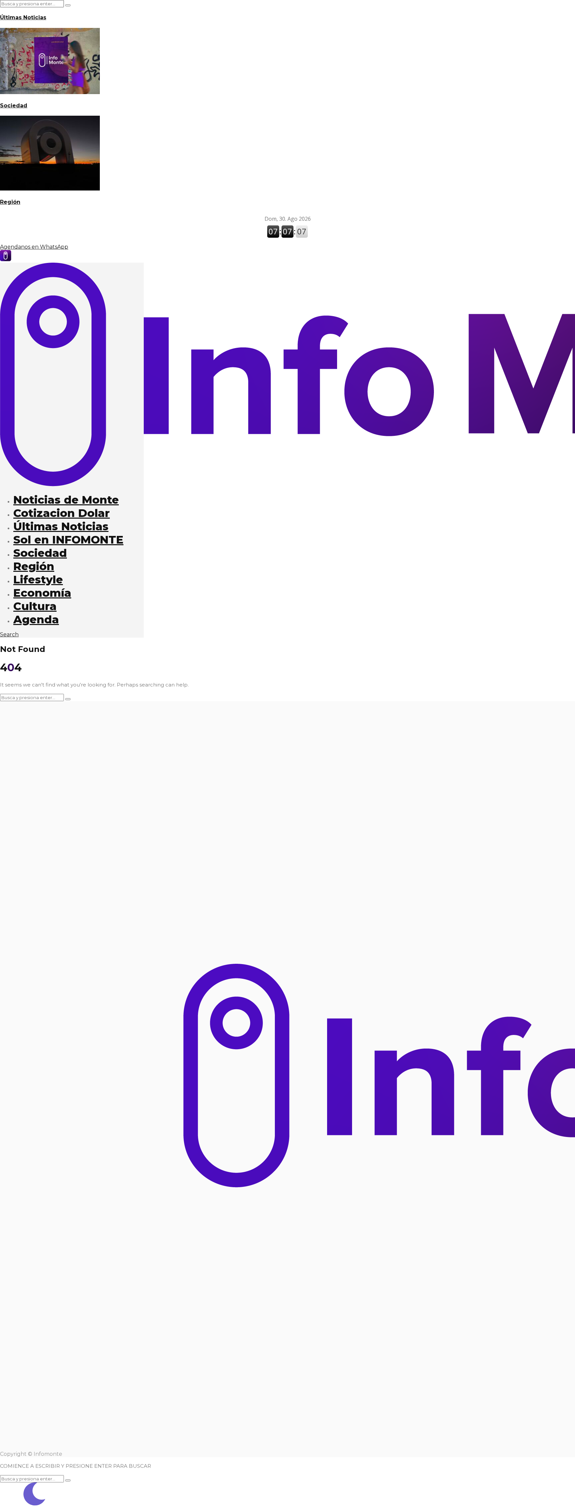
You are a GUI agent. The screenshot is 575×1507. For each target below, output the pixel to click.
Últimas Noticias (23, 17)
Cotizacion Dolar (61, 513)
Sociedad (13, 105)
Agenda (36, 619)
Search (9, 634)
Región (10, 202)
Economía (42, 592)
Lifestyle (38, 579)
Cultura (35, 606)
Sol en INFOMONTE (68, 539)
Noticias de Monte (66, 499)
